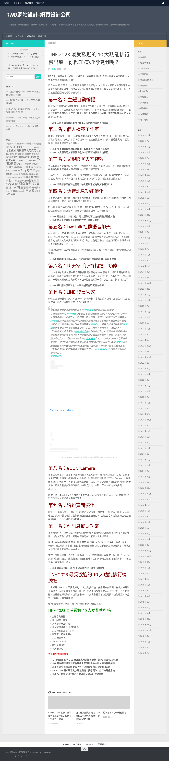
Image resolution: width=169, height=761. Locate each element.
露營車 (119, 342)
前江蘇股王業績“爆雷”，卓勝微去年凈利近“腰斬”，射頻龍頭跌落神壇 (88, 715)
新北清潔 (25, 177)
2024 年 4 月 (145, 255)
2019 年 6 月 (145, 585)
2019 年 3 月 (145, 602)
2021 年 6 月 (145, 448)
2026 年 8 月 (145, 135)
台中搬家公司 (81, 331)
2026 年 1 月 (145, 164)
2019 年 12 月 (145, 551)
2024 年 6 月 (145, 243)
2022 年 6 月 (145, 380)
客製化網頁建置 (146, 80)
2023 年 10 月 (145, 289)
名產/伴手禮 (145, 63)
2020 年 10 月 (145, 494)
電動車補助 (55, 356)
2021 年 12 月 (145, 414)
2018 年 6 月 (145, 653)
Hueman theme (36, 756)
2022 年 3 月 (145, 397)
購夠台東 (18, 191)
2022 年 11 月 (145, 351)
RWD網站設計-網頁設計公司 (38, 15)
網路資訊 (29, 3)
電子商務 (144, 120)
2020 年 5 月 (145, 522)
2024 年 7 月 (145, 238)
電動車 (11, 194)
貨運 (12, 191)
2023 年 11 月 (145, 283)
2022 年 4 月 (145, 391)
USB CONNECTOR (19, 147)
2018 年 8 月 (145, 642)
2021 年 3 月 (145, 465)
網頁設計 (94, 324)
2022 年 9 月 (145, 363)
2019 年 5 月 (145, 590)
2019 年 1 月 (145, 613)
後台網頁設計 (23, 174)
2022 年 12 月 (145, 346)
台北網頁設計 (101, 349)
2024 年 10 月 (145, 221)
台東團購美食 (16, 171)
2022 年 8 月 (145, 369)
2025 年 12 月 (145, 169)
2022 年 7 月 (145, 374)
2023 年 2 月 (145, 334)
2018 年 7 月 (145, 647)
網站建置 (18, 181)
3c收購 (8, 144)
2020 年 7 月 (145, 511)
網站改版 (24, 181)
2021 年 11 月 (145, 420)
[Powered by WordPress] (15, 756)
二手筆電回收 (35, 147)
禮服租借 (144, 97)
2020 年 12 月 (145, 482)
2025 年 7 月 (145, 192)
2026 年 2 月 (145, 158)
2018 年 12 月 (145, 619)
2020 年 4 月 (145, 528)
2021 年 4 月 (145, 460)
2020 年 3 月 (145, 534)
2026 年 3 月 (145, 152)
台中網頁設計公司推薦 (25, 156)
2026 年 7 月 (145, 141)
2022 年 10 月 (145, 357)
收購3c (32, 174)
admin (53, 69)
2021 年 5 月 (145, 454)
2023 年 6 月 (145, 312)
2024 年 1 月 (145, 272)
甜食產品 (144, 91)
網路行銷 (144, 103)
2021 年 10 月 (145, 425)
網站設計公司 (12, 184)
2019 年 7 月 (145, 579)
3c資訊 (7, 3)
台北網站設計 (30, 160)
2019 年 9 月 (145, 568)
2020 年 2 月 (145, 539)
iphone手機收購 (16, 144)
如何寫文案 (28, 170)
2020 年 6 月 (145, 516)
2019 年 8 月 (145, 573)
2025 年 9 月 (145, 181)
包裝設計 (11, 150)
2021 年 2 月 (145, 471)
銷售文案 (28, 191)
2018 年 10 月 (145, 630)
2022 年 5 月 (145, 386)
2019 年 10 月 (145, 562)
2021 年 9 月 (145, 431)
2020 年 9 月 (145, 499)
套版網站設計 (145, 68)
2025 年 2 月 (145, 203)
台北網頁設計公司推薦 (22, 167)
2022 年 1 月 (145, 408)
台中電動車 (88, 310)
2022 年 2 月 (145, 403)
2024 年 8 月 (145, 232)
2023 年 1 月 (145, 340)
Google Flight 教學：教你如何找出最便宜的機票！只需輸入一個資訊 (59, 715)
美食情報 (18, 3)
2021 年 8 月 (145, 437)
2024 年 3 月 (145, 260)
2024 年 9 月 (145, 226)
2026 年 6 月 (145, 147)
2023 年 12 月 (145, 277)
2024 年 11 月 (145, 215)
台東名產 (9, 171)
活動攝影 (144, 85)
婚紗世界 (40, 3)
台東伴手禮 (37, 167)
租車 (11, 180)
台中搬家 (90, 338)
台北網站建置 (20, 160)
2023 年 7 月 (145, 306)
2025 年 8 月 (145, 186)
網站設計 (33, 180)
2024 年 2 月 (145, 266)
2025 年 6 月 (145, 198)
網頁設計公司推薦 (29, 187)
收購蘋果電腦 (16, 177)
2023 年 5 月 (145, 317)
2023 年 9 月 (145, 295)
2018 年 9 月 (145, 636)
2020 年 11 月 (145, 488)
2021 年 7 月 (145, 442)
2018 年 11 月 (145, 625)
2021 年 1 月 (145, 477)
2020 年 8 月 (145, 505)
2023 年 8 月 (145, 300)
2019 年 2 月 (145, 607)
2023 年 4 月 (145, 323)
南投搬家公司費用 (26, 150)
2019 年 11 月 (145, 556)
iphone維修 (71, 313)
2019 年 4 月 (145, 596)
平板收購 (15, 174)
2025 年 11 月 (145, 175)
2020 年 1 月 (145, 545)
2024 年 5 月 (145, 249)
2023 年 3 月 (145, 329)
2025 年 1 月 (145, 209)
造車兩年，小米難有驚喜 (114, 712)
